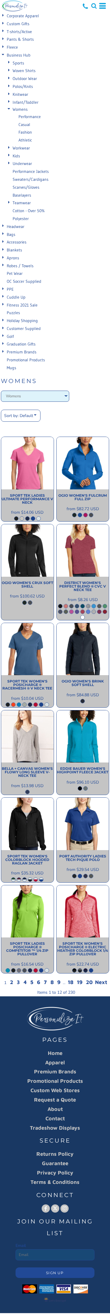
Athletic (25, 140)
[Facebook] (46, 1208)
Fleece (12, 47)
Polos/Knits (23, 86)
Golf (10, 336)
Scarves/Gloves (26, 187)
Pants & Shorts (20, 39)
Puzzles (13, 312)
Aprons (13, 258)
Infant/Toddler (25, 102)
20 (89, 982)
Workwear (21, 148)
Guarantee (55, 1163)
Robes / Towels (20, 265)
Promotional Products (26, 359)
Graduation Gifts (21, 344)
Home (55, 1053)
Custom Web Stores (55, 1090)
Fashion (25, 132)
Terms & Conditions (55, 1182)
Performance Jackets (31, 171)
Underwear (22, 163)
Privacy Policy (55, 1173)
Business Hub (19, 55)
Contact (55, 1118)
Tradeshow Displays (55, 1128)
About (55, 1109)
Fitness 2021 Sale (22, 305)
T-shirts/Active (19, 31)
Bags (11, 234)
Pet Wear (15, 273)
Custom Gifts (18, 23)
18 (70, 982)
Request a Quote (55, 1100)
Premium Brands (21, 352)
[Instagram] (64, 1208)
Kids (16, 156)
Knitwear (20, 94)
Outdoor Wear (25, 78)
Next (101, 982)
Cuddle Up (16, 297)
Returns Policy (55, 1154)
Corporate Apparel (23, 15)
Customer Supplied (24, 328)
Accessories (16, 242)
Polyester (21, 218)
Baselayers (22, 195)
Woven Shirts (24, 70)
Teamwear (22, 202)
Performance (29, 116)
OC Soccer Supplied (24, 281)
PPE (10, 289)
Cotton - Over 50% (29, 210)
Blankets (14, 250)
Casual (24, 124)
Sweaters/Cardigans (30, 179)
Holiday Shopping (22, 320)
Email (21, 1245)
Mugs (11, 367)
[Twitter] (55, 1208)
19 (79, 982)
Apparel (55, 1062)
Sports (18, 63)
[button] (94, 6)
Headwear (15, 226)
